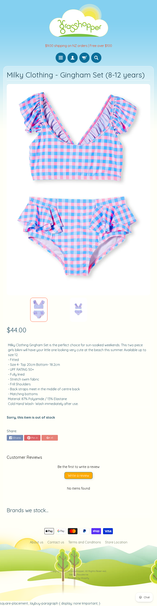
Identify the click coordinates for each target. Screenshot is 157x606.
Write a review (78, 475)
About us (36, 542)
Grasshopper (77, 571)
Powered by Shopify (78, 578)
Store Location (116, 542)
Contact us (55, 542)
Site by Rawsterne (78, 574)
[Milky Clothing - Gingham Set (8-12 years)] (39, 310)
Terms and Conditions (84, 542)
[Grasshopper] (78, 20)
